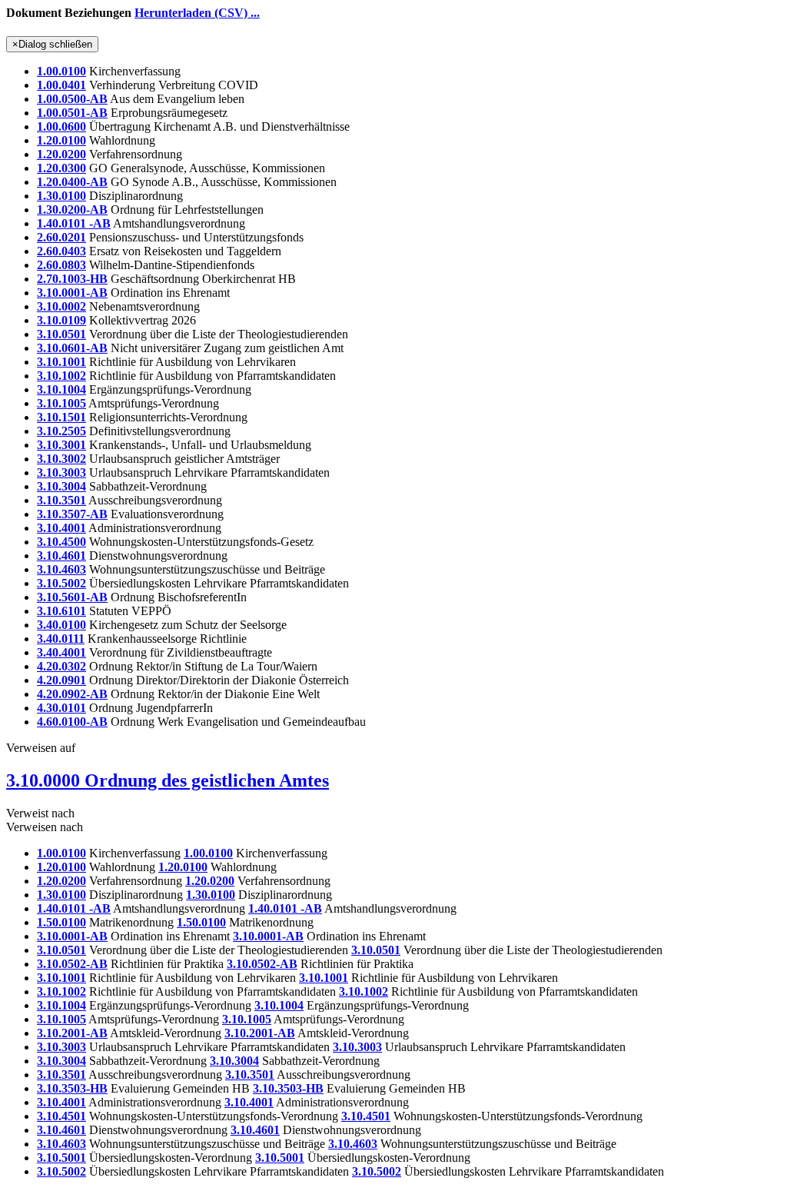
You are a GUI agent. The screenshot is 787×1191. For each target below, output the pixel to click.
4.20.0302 (61, 666)
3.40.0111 (61, 638)
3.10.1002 (61, 375)
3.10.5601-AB (72, 597)
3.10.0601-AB (72, 347)
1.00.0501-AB (72, 112)
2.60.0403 (61, 251)
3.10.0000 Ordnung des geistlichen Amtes (167, 780)
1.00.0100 (61, 71)
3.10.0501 (61, 334)
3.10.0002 (61, 306)
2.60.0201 (61, 237)
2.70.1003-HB (72, 278)
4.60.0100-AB (72, 721)
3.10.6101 (61, 610)
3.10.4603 (61, 569)
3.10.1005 (61, 403)
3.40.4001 (61, 652)
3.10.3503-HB (72, 1088)
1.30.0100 (61, 195)
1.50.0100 (61, 922)
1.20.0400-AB (72, 181)
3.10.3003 (61, 472)
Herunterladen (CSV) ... (197, 12)
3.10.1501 (61, 417)
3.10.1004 (61, 389)
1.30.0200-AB (72, 209)
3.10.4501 (61, 1116)
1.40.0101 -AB (74, 223)
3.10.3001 (61, 444)
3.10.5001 (61, 1157)
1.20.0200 (61, 154)
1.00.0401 (61, 84)
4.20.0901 (61, 680)
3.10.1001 (61, 361)
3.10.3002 (61, 458)
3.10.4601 (61, 555)
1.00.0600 (61, 126)
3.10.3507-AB (72, 514)
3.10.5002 (61, 583)
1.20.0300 (61, 168)
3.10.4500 (61, 541)
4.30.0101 (61, 707)
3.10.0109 (61, 320)
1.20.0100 (61, 140)
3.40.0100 (61, 624)
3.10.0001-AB (72, 292)
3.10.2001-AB (72, 1033)
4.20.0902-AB (72, 693)
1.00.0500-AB (72, 98)
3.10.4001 (61, 527)
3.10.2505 (61, 430)
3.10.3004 (61, 486)
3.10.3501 (61, 500)
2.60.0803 (61, 264)
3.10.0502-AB (72, 963)
